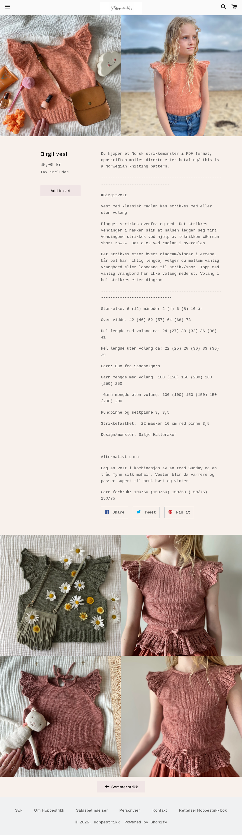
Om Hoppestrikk (49, 810)
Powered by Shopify (146, 822)
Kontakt (159, 810)
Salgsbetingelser (92, 810)
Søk (18, 810)
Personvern (130, 810)
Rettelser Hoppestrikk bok (203, 810)
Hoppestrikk (107, 822)
